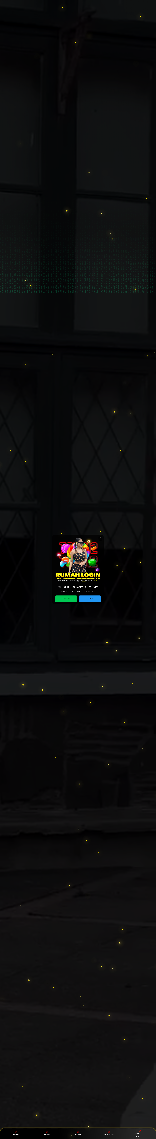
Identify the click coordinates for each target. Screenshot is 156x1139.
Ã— (100, 538)
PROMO (16, 1135)
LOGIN (47, 1135)
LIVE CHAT (138, 1134)
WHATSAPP (109, 1135)
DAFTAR (78, 1135)
